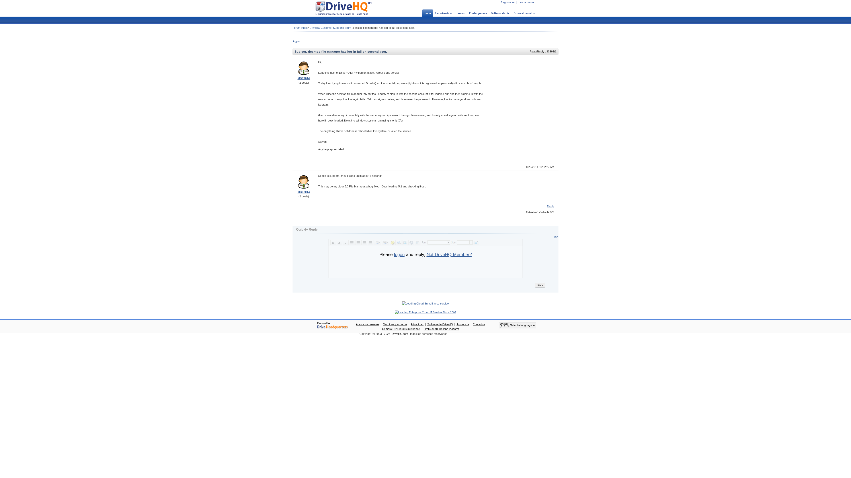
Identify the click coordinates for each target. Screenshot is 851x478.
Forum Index (300, 27)
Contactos (479, 324)
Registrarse (508, 2)
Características (443, 13)
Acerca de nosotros (524, 13)
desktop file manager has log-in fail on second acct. (384, 27)
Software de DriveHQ (440, 324)
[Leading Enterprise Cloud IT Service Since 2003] (425, 312)
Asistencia (463, 324)
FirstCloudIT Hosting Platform (441, 329)
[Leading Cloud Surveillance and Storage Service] (425, 303)
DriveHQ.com (400, 333)
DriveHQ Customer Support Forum (331, 27)
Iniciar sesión (527, 2)
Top (555, 237)
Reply (296, 41)
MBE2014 (304, 78)
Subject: (301, 51)
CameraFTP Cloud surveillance (401, 329)
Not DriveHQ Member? (449, 254)
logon (399, 254)
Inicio (427, 13)
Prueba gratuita (478, 13)
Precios (461, 13)
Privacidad (417, 324)
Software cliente (500, 13)
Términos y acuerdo (395, 324)
